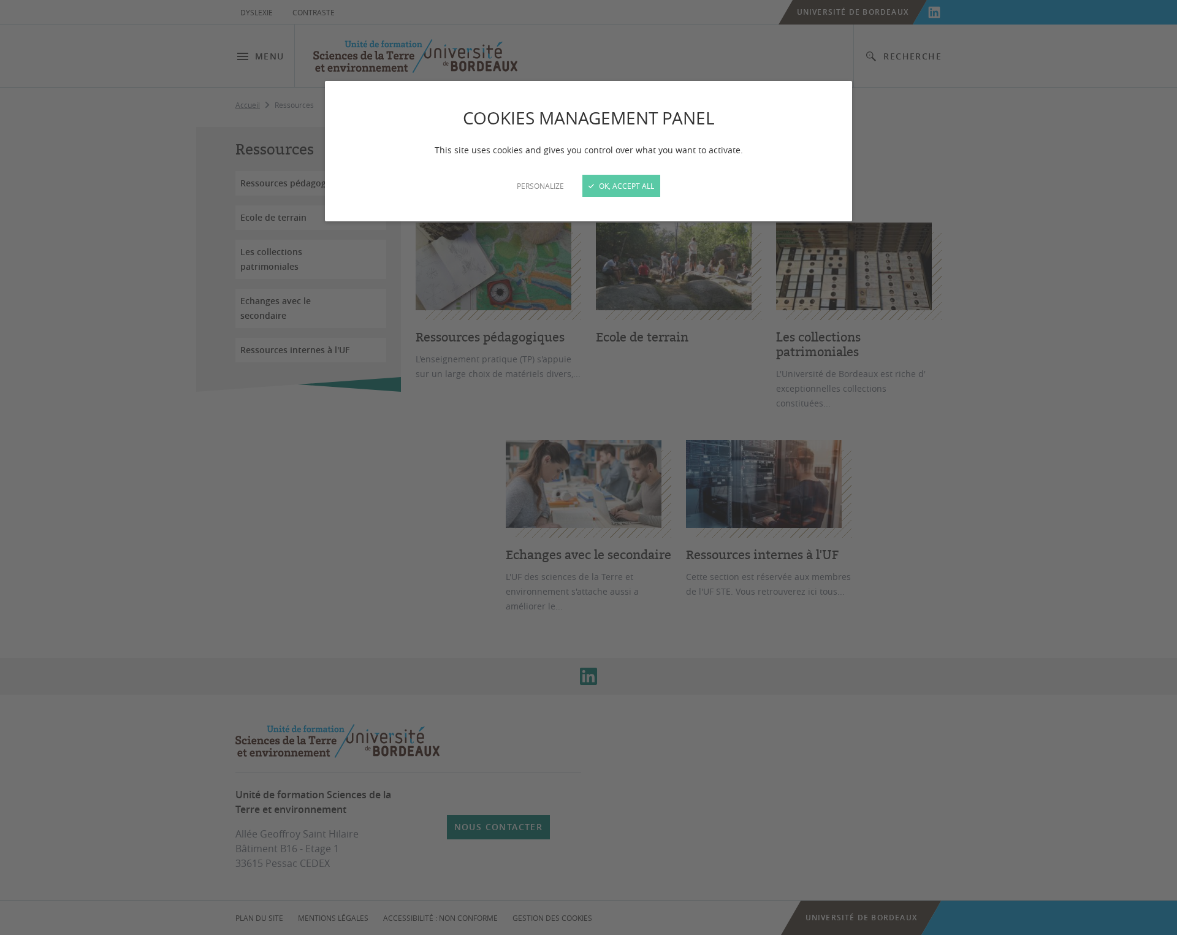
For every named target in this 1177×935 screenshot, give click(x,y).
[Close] (588, 467)
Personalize (540, 186)
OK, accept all (625, 186)
